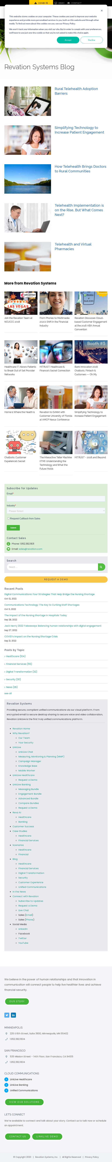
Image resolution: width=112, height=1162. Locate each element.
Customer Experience (30, 882)
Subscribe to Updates (30, 901)
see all (8, 693)
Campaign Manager (29, 761)
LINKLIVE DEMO (47, 1136)
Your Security (25, 742)
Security (13, 679)
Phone (29, 919)
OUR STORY (17, 1001)
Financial (23, 854)
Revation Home (21, 728)
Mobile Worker (26, 770)
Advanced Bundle (28, 798)
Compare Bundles (28, 803)
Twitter (22, 938)
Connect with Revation (26, 896)
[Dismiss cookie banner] (102, 11)
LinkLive (17, 747)
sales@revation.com (30, 549)
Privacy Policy (92, 1157)
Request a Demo (27, 780)
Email (29, 915)
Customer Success (23, 826)
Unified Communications (32, 887)
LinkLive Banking (22, 784)
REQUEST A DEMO (56, 579)
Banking (22, 821)
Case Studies (20, 831)
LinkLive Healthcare (24, 775)
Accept (68, 40)
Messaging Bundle (28, 789)
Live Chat (23, 910)
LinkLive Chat (25, 752)
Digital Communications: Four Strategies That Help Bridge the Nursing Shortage (49, 594)
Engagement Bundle (30, 794)
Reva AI (17, 812)
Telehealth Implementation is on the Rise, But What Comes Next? (79, 210)
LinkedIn (23, 929)
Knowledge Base (27, 766)
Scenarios (18, 845)
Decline (91, 40)
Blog (15, 859)
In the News (19, 891)
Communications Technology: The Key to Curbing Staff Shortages (41, 605)
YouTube (23, 943)
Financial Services (19, 664)
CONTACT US (17, 1136)
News (12, 687)
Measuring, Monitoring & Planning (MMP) (41, 756)
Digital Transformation (21, 671)
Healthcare (16, 656)
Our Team (24, 738)
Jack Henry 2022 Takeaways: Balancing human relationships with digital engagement (53, 626)
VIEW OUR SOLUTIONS (24, 1102)
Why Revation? (21, 733)
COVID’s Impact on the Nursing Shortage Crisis (31, 636)
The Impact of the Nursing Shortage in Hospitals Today (35, 615)
